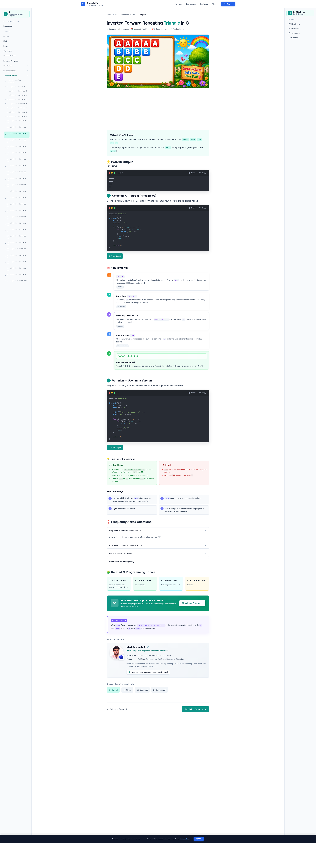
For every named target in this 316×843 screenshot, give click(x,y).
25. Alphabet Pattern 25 (16, 218)
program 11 (124, 147)
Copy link (144, 690)
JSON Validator (294, 24)
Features (204, 4)
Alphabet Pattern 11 (118, 580)
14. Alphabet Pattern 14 (16, 147)
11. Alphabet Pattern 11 (16, 128)
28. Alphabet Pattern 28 (16, 237)
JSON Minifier (293, 29)
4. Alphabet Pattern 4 (17, 95)
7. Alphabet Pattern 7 (17, 108)
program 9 (181, 147)
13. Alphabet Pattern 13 (16, 141)
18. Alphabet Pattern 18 (16, 173)
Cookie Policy (185, 839)
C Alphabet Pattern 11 (118, 709)
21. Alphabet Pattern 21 (16, 192)
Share (128, 690)
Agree (198, 839)
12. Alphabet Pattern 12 (16, 135)
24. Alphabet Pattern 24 (16, 211)
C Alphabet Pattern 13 (194, 709)
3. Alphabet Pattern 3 (17, 91)
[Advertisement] (158, 108)
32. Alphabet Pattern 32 (16, 263)
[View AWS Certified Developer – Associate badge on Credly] (121, 657)
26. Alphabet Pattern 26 (16, 224)
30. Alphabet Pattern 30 (16, 250)
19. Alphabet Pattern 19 (16, 179)
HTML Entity (293, 38)
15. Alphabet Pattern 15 (16, 154)
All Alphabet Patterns (17, 281)
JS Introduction (294, 33)
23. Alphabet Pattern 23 (16, 205)
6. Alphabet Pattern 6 (17, 104)
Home (109, 15)
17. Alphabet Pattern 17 (16, 166)
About (214, 4)
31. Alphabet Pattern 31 (16, 256)
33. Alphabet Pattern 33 (16, 269)
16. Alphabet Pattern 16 (16, 160)
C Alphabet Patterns (197, 580)
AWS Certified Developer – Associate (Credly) (150, 672)
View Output (116, 256)
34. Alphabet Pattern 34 (16, 275)
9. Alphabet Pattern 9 (17, 116)
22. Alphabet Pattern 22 (16, 199)
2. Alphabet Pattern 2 (17, 87)
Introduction (8, 26)
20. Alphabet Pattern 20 (16, 186)
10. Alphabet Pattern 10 (16, 122)
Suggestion (161, 690)
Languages (191, 4)
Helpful (115, 690)
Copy (204, 173)
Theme (193, 173)
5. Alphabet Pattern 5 (17, 99)
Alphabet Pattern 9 (171, 580)
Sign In (230, 4)
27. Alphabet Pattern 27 (16, 231)
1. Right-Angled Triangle (14, 81)
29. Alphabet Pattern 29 (16, 243)
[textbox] (158, 232)
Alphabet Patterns (128, 15)
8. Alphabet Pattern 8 (17, 112)
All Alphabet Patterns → (192, 603)
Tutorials (178, 4)
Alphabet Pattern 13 (145, 580)
